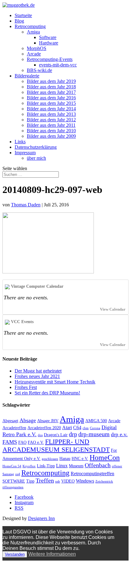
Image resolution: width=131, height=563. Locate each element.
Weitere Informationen (52, 554)
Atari (67, 427)
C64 (77, 427)
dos (40, 435)
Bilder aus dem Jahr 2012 (51, 119)
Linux (62, 465)
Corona (95, 428)
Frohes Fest (26, 387)
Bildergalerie (27, 75)
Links (20, 141)
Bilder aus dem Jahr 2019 (51, 81)
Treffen (45, 480)
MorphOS (36, 48)
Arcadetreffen (14, 428)
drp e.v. (119, 434)
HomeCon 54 (11, 466)
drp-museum (94, 434)
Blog (19, 20)
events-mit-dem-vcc (58, 64)
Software (47, 37)
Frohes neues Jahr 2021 (37, 376)
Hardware (48, 42)
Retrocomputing (30, 26)
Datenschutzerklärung (36, 147)
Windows (85, 480)
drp (73, 434)
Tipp (30, 481)
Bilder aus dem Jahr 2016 (51, 97)
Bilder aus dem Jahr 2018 (51, 86)
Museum (76, 466)
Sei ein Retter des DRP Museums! (47, 392)
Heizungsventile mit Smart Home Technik (55, 381)
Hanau (64, 458)
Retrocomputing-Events (50, 59)
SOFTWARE (13, 481)
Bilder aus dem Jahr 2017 (51, 92)
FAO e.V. (36, 442)
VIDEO (68, 481)
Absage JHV (47, 421)
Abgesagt (10, 421)
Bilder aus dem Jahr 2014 (51, 108)
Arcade (34, 53)
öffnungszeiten (12, 487)
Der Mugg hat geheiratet (38, 370)
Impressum (25, 152)
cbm (86, 428)
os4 (17, 474)
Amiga (33, 31)
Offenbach (98, 465)
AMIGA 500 (96, 421)
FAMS (9, 442)
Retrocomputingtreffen (92, 473)
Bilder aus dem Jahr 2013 (51, 114)
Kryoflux (29, 466)
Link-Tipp (46, 466)
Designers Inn (41, 518)
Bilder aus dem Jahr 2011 (51, 125)
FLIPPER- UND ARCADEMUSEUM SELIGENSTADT (56, 445)
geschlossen (50, 459)
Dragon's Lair (56, 435)
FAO (22, 442)
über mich (36, 158)
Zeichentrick (104, 481)
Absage (27, 420)
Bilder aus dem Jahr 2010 (51, 130)
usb (57, 481)
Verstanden (15, 554)
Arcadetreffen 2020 (44, 428)
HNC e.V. (80, 458)
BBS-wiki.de (39, 70)
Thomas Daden (26, 204)
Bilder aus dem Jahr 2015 (51, 103)
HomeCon (105, 457)
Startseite (23, 15)
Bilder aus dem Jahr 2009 (51, 136)
